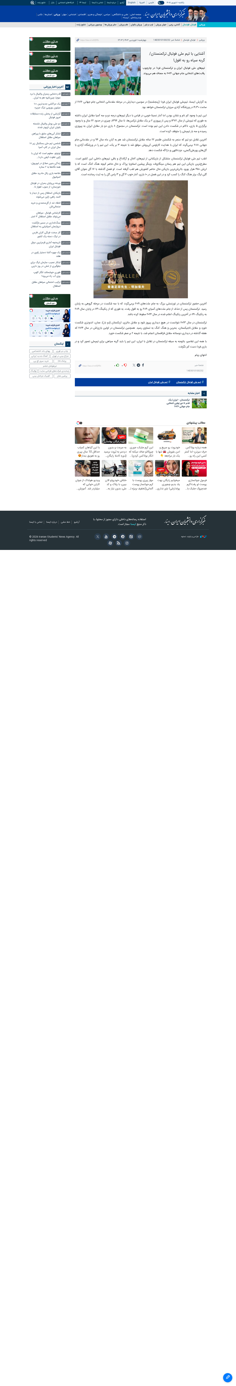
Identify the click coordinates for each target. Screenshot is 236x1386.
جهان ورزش (161, 24)
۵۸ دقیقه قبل (66, 124)
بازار (52, 2)
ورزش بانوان (136, 24)
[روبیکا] (139, 537)
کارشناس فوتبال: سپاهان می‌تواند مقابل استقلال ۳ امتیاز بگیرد (45, 215)
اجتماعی (72, 14)
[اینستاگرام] (126, 543)
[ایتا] (130, 537)
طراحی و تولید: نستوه (190, 536)
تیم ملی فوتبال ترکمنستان (188, 382)
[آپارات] (109, 543)
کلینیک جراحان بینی (41, 376)
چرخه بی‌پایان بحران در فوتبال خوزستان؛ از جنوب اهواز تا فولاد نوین (45, 185)
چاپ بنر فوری (62, 351)
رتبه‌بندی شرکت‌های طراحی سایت (54, 371)
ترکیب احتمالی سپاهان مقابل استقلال (46, 284)
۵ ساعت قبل (66, 193)
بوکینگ (33, 371)
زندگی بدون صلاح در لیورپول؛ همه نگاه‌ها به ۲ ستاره (45, 165)
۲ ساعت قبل (66, 144)
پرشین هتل (62, 376)
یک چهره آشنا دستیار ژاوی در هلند (45, 254)
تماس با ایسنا (97, 2)
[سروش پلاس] (122, 537)
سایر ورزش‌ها (111, 24)
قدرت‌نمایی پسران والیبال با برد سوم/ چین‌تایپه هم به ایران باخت (45, 96)
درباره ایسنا (111, 2)
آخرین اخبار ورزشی (53, 87)
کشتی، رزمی (174, 24)
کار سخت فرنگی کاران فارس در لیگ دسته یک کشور (46, 234)
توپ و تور (149, 24)
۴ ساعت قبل (66, 183)
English (132, 2)
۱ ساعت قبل (66, 134)
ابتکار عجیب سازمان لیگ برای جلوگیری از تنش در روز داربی (45, 264)
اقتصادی (82, 14)
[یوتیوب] (105, 537)
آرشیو (122, 2)
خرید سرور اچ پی (41, 361)
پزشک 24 (62, 361)
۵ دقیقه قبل (66, 94)
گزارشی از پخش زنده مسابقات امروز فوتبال (45, 116)
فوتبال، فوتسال (189, 24)
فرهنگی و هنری (95, 14)
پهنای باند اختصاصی (41, 351)
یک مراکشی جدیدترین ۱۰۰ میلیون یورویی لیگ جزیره (47, 106)
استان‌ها (48, 14)
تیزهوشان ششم (50, 366)
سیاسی (107, 14)
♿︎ (227, 1377)
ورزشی (57, 14)
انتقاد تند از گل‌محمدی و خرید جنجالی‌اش (45, 205)
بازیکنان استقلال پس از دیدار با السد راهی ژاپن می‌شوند (45, 195)
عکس (40, 14)
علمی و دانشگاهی (120, 14)
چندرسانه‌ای (136, 17)
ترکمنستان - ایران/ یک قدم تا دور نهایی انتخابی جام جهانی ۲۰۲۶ (178, 404)
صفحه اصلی (135, 14)
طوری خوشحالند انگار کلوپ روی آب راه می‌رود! (46, 274)
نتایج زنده (41, 2)
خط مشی (65, 522)
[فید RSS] (118, 543)
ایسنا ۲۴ (82, 2)
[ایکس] (97, 537)
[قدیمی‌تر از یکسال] (199, 403)
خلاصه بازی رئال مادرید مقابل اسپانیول (45, 175)
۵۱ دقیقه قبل (66, 114)
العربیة (142, 2)
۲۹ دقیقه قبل (66, 104)
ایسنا (165, 12)
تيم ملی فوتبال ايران (158, 382)
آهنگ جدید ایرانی (39, 356)
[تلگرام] (114, 537)
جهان (64, 14)
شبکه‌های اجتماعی (66, 2)
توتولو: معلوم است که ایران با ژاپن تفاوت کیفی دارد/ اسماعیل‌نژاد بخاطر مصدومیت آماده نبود (45, 156)
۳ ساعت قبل (66, 163)
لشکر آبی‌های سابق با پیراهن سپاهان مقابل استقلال (46, 135)
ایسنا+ (126, 17)
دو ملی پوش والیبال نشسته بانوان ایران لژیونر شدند (46, 126)
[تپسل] (31, 39)
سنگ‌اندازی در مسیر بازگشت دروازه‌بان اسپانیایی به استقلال (45, 225)
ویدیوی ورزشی (95, 24)
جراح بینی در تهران (60, 356)
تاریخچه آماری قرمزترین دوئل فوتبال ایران (45, 244)
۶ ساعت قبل (66, 263)
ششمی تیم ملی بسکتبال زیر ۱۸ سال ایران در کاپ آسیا (45, 145)
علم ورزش (123, 24)
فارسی (151, 2)
